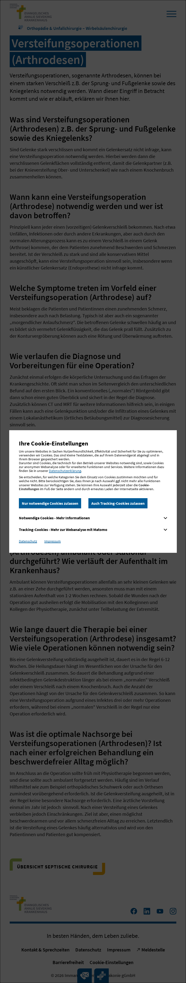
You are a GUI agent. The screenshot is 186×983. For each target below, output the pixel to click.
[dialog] (93, 491)
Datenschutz (28, 541)
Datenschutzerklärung (65, 471)
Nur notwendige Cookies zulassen (50, 503)
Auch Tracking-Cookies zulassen (118, 503)
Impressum (52, 541)
